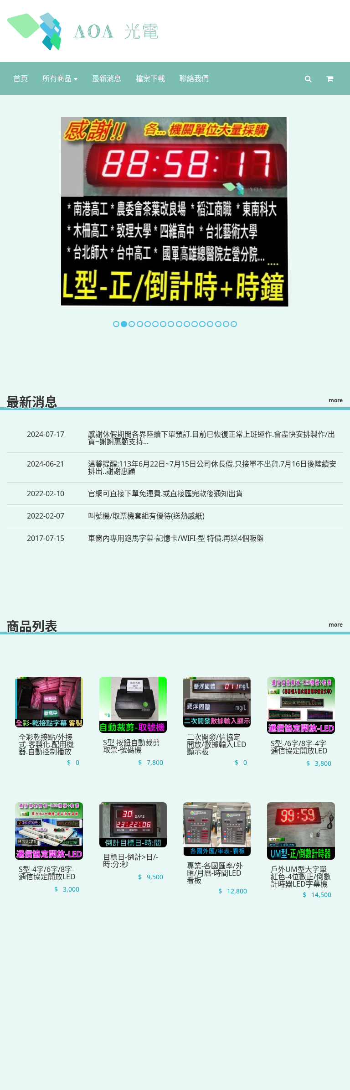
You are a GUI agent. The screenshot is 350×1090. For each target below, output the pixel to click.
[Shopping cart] (331, 78)
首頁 (20, 78)
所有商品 (57, 78)
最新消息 (106, 78)
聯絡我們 (194, 78)
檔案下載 (150, 78)
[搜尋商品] (308, 78)
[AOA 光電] (175, 31)
